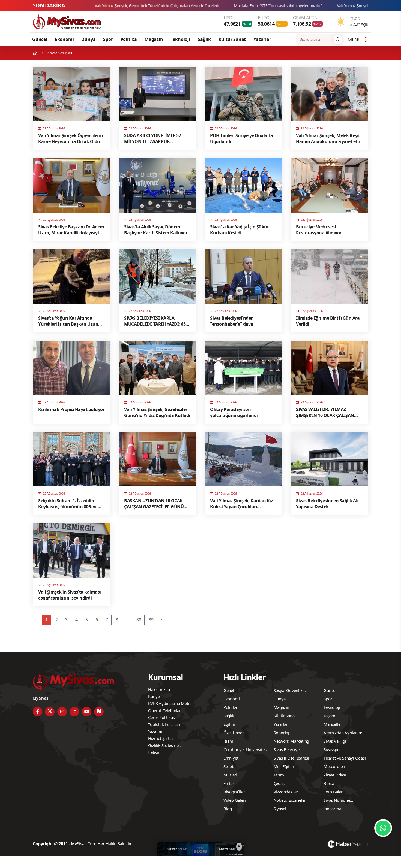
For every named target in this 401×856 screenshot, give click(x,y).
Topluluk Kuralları (164, 724)
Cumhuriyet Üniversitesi (245, 749)
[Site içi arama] (338, 39)
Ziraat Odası (335, 775)
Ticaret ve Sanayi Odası (345, 758)
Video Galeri (234, 800)
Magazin (154, 39)
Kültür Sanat (232, 39)
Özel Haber (233, 732)
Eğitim (229, 724)
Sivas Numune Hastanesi (337, 800)
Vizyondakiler (286, 791)
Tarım (279, 775)
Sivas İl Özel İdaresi (291, 758)
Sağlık (204, 39)
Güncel (39, 39)
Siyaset (280, 808)
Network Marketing (291, 741)
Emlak (229, 783)
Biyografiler (234, 791)
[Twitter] (50, 711)
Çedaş (279, 783)
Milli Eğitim (284, 766)
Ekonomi (64, 39)
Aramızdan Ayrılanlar (343, 732)
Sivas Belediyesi (288, 749)
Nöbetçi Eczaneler (290, 800)
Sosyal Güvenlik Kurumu (288, 691)
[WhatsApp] (383, 828)
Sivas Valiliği (335, 741)
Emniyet (230, 758)
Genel (228, 690)
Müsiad (230, 775)
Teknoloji (180, 39)
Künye (154, 696)
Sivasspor (332, 749)
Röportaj (281, 732)
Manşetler (333, 724)
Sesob (228, 766)
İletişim (154, 752)
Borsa (329, 783)
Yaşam (329, 715)
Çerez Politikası (162, 717)
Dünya (88, 39)
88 (138, 620)
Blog (227, 808)
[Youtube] (86, 711)
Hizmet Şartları (161, 738)
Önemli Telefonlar (164, 710)
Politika (129, 39)
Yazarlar (262, 39)
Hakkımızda (159, 689)
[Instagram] (62, 711)
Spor (108, 39)
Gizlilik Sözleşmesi (164, 745)
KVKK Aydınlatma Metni (169, 703)
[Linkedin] (74, 711)
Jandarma (332, 808)
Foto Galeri (334, 791)
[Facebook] (37, 711)
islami (228, 741)
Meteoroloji (334, 766)
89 (151, 620)
